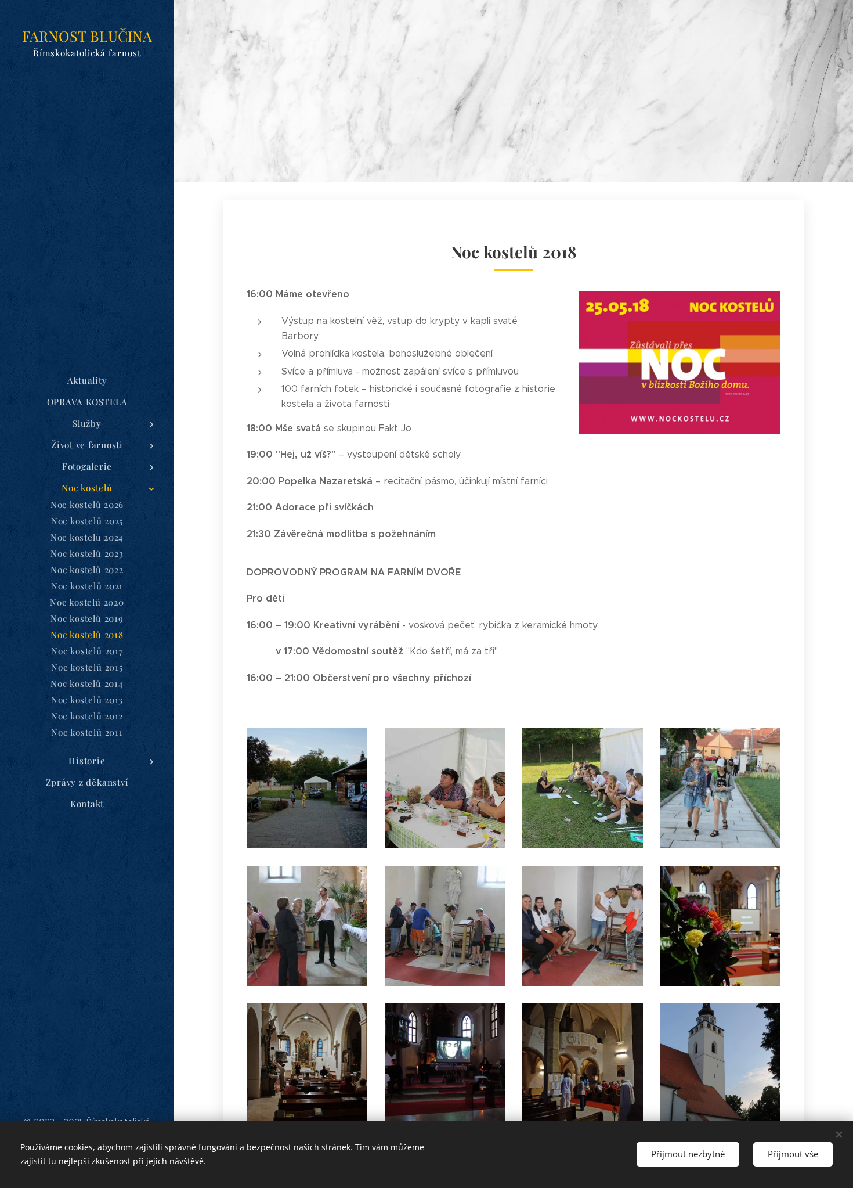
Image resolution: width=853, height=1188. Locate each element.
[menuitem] (87, 380)
